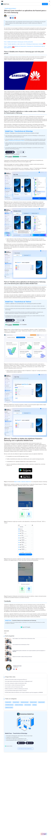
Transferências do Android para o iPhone (16, 140)
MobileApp (34, 704)
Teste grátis (22, 742)
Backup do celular (41, 702)
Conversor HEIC (8, 702)
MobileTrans (8, 620)
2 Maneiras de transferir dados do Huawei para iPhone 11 (16, 679)
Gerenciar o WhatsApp (19, 704)
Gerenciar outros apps (24, 702)
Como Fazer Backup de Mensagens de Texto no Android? (16, 690)
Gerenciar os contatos (9, 707)
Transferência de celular (9, 704)
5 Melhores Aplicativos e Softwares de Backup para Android (16, 688)
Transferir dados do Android (10, 8)
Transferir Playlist (16, 702)
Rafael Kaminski (13, 15)
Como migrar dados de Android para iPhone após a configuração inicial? (18, 681)
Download (45, 4)
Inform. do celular (27, 704)
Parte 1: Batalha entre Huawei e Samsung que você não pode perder (18, 41)
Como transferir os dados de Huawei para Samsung (15, 685)
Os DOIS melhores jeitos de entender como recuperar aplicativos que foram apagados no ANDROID (24, 692)
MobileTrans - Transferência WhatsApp (16, 733)
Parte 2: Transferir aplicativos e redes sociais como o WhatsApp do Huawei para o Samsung (23, 44)
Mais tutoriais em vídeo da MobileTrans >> (25, 748)
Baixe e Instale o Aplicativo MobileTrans (22, 481)
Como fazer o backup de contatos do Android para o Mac (16, 683)
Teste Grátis (9, 152)
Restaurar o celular (33, 702)
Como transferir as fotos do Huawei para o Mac (14, 686)
